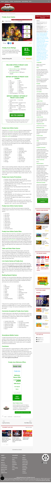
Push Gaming (39, 45)
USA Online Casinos (38, 269)
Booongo (42, 44)
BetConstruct (42, 48)
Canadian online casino (14, 130)
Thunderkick (39, 41)
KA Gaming (46, 55)
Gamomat (38, 49)
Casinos (6, 1)
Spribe (38, 56)
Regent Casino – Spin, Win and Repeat (45, 227)
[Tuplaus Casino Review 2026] (27, 433)
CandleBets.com (39, 52)
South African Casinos (38, 261)
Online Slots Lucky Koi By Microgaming (45, 317)
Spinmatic (45, 52)
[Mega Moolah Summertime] (38, 325)
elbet (41, 55)
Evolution (38, 48)
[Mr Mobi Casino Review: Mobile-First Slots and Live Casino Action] (17, 433)
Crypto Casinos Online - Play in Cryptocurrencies (23, 19)
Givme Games (43, 49)
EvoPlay (46, 44)
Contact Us (3, 464)
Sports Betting (25, 1)
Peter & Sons (45, 50)
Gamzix (46, 57)
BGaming (42, 53)
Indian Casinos (47, 268)
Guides (11, 1)
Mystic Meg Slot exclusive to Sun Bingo (42, 299)
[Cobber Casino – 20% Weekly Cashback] (38, 235)
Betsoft (43, 38)
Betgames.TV (39, 38)
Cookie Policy (25, 461)
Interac (3, 169)
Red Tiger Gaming (43, 46)
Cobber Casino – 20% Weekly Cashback (45, 234)
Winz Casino (8, 136)
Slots (30, 1)
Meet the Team (4, 469)
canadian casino (10, 416)
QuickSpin (46, 38)
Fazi (42, 55)
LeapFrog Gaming (6, 422)
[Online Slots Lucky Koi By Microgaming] (38, 317)
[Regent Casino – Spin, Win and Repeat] (38, 228)
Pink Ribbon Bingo (28, 422)
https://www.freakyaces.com (42, 22)
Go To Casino (17, 115)
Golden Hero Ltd (40, 50)
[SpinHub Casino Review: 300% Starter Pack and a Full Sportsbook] (6, 433)
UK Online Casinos (42, 261)
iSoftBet (38, 46)
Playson (41, 42)
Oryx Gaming (45, 37)
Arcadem (38, 53)
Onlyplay (42, 57)
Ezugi (45, 45)
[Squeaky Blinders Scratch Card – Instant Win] (38, 310)
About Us (3, 462)
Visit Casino (17, 397)
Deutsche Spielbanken (43, 268)
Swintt (43, 45)
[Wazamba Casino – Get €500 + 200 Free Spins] (38, 243)
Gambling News (17, 1)
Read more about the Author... (22, 412)
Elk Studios (43, 41)
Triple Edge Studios (43, 35)
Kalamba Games (39, 37)
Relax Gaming (42, 39)
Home (2, 1)
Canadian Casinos (47, 260)
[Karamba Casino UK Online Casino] (42, 218)
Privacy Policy (25, 462)
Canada (5, 416)
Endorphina (41, 33)
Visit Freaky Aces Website (42, 200)
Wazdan (38, 39)
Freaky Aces (17, 371)
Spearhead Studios (40, 59)
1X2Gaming (41, 34)
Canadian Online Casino (17, 416)
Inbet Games (41, 56)
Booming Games (12, 239)
